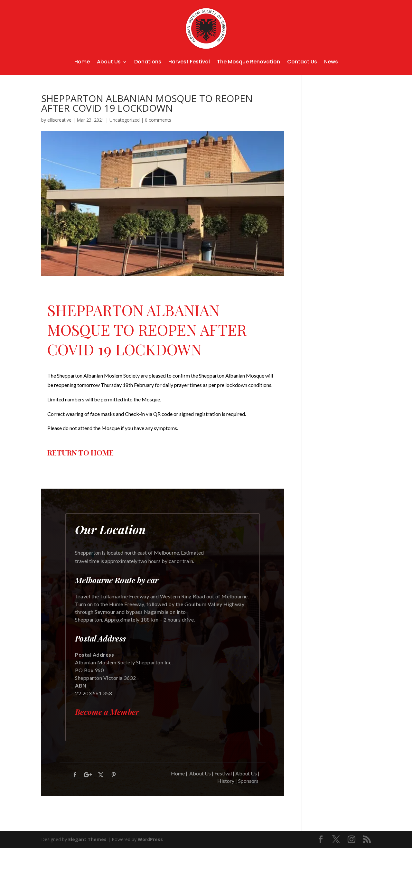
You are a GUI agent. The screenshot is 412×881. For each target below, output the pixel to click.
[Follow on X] (101, 775)
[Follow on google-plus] (88, 775)
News (331, 61)
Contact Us (302, 61)
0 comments (158, 120)
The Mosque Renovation (248, 61)
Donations (147, 61)
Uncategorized (124, 120)
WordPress (150, 839)
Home (82, 61)
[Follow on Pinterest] (113, 775)
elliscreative (59, 120)
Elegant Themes (87, 839)
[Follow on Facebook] (75, 775)
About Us (109, 61)
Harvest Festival (189, 61)
